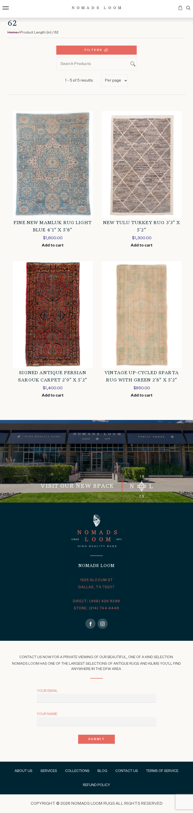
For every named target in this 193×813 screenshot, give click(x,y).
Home (13, 32)
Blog (102, 771)
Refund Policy (96, 785)
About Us (23, 771)
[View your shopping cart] (180, 10)
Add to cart (53, 245)
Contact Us (126, 771)
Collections (77, 771)
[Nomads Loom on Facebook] (90, 624)
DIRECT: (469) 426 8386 (96, 601)
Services (48, 771)
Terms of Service (162, 771)
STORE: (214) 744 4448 (96, 608)
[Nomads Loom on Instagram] (103, 624)
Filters (93, 50)
